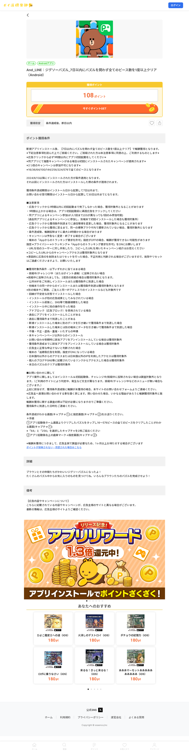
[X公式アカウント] (100, 710)
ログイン (176, 5)
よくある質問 (136, 717)
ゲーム (31, 63)
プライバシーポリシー (91, 717)
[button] (53, 628)
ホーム (49, 717)
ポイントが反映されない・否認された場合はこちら (54, 447)
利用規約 (65, 717)
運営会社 (116, 717)
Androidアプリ (46, 63)
